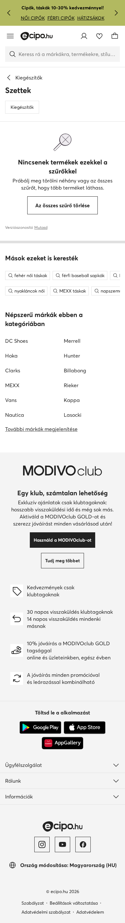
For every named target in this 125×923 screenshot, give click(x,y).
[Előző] (9, 13)
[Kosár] (114, 36)
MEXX (12, 385)
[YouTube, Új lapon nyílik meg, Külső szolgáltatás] (62, 844)
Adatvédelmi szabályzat (46, 912)
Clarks (12, 370)
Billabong (75, 370)
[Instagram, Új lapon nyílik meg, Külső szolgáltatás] (42, 844)
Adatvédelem (90, 912)
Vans (11, 400)
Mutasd (40, 227)
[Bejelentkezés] (84, 36)
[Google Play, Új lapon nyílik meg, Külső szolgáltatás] (40, 727)
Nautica (14, 415)
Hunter (72, 355)
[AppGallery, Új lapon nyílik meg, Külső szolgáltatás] (62, 743)
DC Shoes (16, 341)
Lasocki (72, 415)
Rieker (71, 385)
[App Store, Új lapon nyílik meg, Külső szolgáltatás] (84, 727)
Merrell (72, 341)
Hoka (11, 355)
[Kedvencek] (99, 36)
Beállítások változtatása (74, 903)
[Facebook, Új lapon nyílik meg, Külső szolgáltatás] (83, 844)
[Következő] (116, 13)
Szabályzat (32, 903)
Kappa (72, 400)
